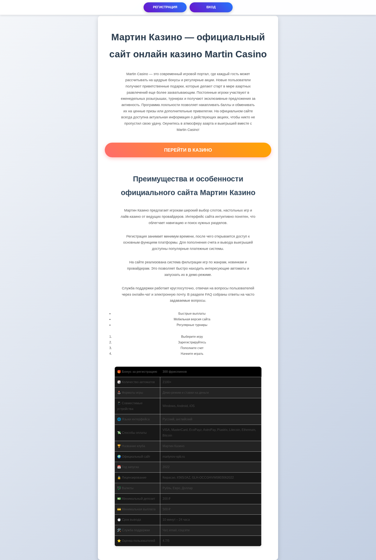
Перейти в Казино (188, 150)
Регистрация (165, 7)
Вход (211, 7)
